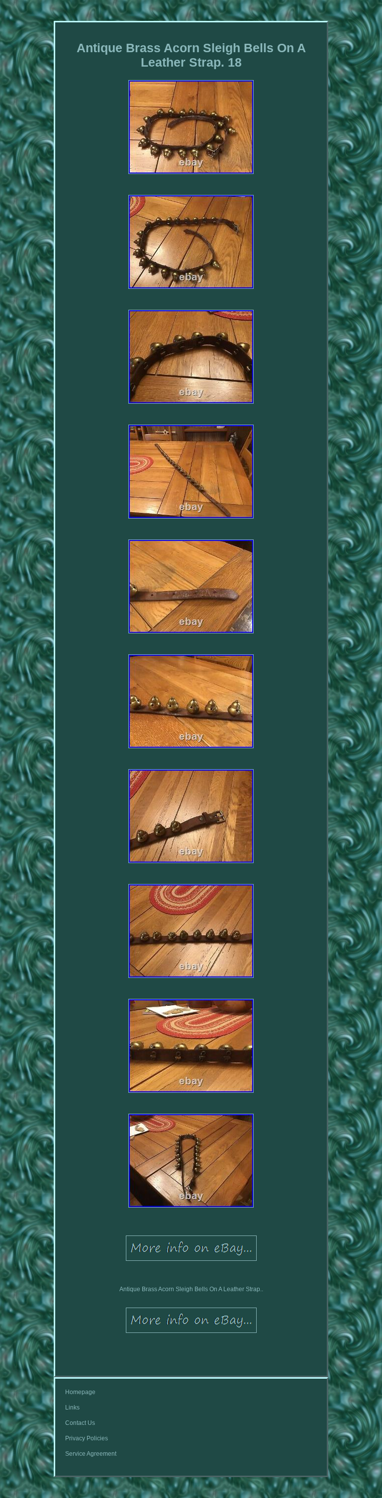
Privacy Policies (86, 1438)
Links (72, 1407)
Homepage (80, 1392)
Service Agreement (90, 1453)
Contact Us (80, 1422)
